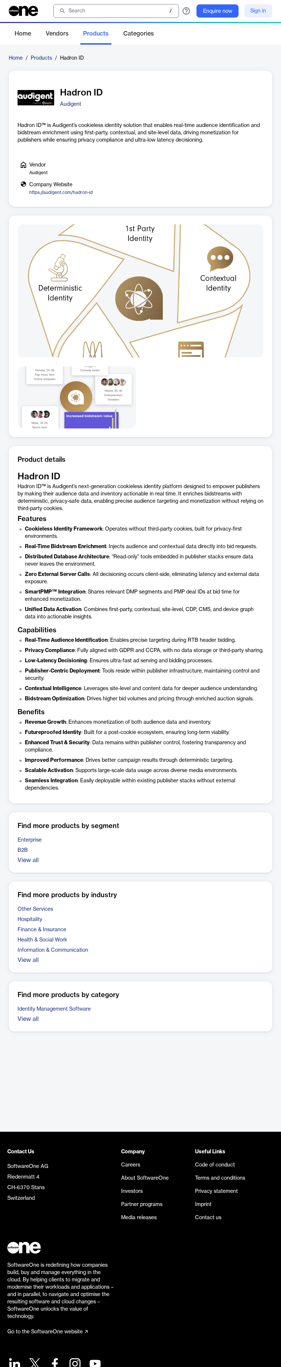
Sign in (258, 11)
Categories (138, 34)
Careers (130, 1165)
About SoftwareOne (145, 1178)
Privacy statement (216, 1191)
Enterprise (30, 840)
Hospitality (30, 919)
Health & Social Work (42, 940)
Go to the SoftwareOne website (45, 1331)
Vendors (57, 34)
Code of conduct (215, 1165)
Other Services (35, 909)
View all (28, 860)
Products (96, 34)
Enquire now (217, 11)
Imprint (203, 1204)
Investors (132, 1191)
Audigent (70, 104)
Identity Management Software (54, 1009)
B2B (23, 850)
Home (23, 34)
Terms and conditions (220, 1178)
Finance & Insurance (42, 929)
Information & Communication (53, 950)
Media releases (139, 1217)
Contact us (208, 1217)
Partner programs (141, 1204)
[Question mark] (186, 11)
